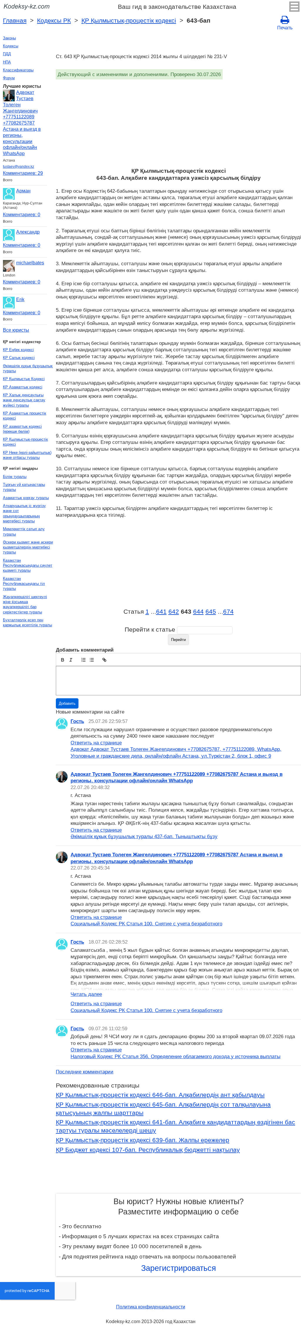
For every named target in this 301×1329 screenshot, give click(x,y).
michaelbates (30, 262)
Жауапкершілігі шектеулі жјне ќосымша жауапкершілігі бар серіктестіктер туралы (25, 604)
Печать (284, 27)
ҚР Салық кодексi (19, 357)
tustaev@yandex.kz (18, 167)
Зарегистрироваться (178, 1268)
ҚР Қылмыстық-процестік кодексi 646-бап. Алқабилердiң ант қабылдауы (160, 1094)
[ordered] (83, 659)
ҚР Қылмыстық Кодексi (24, 379)
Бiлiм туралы (14, 476)
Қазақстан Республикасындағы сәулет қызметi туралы (27, 565)
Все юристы (16, 330)
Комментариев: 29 (23, 173)
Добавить (67, 703)
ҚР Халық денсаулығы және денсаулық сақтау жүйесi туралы (24, 400)
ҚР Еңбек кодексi (18, 350)
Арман (23, 190)
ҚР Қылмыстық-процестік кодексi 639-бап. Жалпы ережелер (142, 1140)
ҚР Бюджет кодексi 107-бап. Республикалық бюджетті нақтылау (148, 1149)
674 (228, 611)
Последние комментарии (84, 1072)
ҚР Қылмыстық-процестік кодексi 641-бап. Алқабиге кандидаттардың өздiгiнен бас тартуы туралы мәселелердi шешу (175, 1126)
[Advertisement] (178, 123)
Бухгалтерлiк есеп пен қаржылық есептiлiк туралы (27, 622)
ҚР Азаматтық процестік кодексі (24, 415)
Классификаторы (18, 70)
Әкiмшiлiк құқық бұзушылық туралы (28, 368)
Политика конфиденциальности (150, 1306)
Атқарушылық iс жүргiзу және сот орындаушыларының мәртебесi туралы (24, 513)
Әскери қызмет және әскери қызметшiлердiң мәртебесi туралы (28, 547)
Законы (9, 38)
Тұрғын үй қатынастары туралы (24, 487)
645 (210, 611)
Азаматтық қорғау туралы (26, 498)
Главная (14, 20)
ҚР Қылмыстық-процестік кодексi (128, 20)
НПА (7, 62)
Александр (28, 231)
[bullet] (92, 659)
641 (161, 611)
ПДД (7, 54)
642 (173, 611)
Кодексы (10, 46)
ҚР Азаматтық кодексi (22, 387)
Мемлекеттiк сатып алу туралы (24, 531)
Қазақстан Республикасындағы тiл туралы (24, 583)
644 (198, 611)
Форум (9, 78)
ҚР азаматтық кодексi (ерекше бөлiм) (22, 429)
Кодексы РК (54, 20)
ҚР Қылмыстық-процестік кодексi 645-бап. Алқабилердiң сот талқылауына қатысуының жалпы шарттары (163, 1108)
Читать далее (86, 994)
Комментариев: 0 (21, 214)
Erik (20, 299)
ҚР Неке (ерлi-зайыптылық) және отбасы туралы (27, 455)
